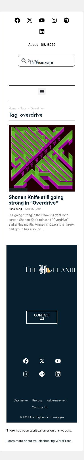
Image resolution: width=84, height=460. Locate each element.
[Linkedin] (42, 31)
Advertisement (57, 400)
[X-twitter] (29, 20)
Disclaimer (21, 400)
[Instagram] (54, 20)
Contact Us (40, 407)
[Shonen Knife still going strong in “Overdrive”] (42, 158)
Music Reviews (18, 189)
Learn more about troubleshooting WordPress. (39, 441)
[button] (42, 91)
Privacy (37, 400)
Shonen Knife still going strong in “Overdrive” (36, 200)
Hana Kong (15, 208)
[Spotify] (66, 20)
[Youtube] (42, 20)
